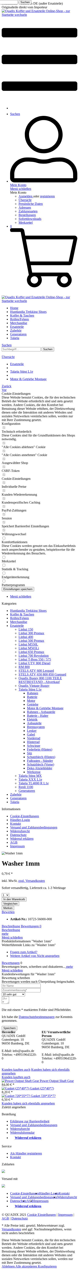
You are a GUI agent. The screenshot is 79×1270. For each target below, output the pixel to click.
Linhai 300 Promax (31, 633)
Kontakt (15, 823)
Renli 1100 (26, 787)
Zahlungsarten (28, 211)
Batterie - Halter (37, 715)
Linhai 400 (26, 637)
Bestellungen (27, 215)
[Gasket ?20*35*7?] (16, 1096)
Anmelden (26, 196)
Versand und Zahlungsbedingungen (33, 827)
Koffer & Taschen (22, 614)
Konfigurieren (47, 1266)
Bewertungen (31, 926)
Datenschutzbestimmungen (37, 1017)
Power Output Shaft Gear (57, 1081)
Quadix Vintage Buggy (34, 685)
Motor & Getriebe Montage (45, 708)
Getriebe (32, 704)
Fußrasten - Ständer (40, 760)
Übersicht (25, 200)
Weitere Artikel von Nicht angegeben (34, 956)
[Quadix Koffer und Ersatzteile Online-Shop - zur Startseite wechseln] (39, 14)
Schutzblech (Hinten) (41, 757)
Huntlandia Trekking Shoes (28, 610)
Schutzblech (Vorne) (40, 764)
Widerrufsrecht (20, 831)
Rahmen (32, 693)
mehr (5, 933)
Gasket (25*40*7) (42, 1088)
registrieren (47, 196)
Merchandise (18, 622)
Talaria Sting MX (30, 775)
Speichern (9, 1028)
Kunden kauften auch (16, 1069)
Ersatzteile (17, 625)
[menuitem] (39, 60)
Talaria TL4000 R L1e (34, 783)
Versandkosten (11, 1229)
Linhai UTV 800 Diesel (34, 663)
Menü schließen (20, 189)
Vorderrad (33, 738)
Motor (31, 700)
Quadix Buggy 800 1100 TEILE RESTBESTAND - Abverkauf (40, 680)
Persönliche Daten (31, 204)
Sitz (29, 753)
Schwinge (33, 745)
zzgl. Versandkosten (31, 881)
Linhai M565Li (29, 648)
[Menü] (39, 101)
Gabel (31, 734)
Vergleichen (10, 903)
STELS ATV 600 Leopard (36, 670)
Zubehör (15, 794)
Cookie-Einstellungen (24, 816)
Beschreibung (11, 926)
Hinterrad (33, 742)
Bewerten (8, 912)
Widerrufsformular (22, 1132)
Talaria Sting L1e (30, 689)
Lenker (31, 730)
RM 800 (24, 667)
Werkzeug (33, 772)
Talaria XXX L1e (30, 779)
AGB (13, 842)
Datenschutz (18, 835)
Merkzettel (26, 222)
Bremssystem (36, 727)
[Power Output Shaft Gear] (21, 1081)
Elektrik (32, 719)
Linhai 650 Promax (31, 652)
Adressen (25, 207)
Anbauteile (34, 723)
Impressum (17, 846)
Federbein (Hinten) (39, 749)
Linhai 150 (26, 629)
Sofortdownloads (30, 219)
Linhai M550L (28, 644)
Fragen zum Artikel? (23, 952)
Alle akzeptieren (26, 1266)
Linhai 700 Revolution (34, 655)
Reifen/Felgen (19, 618)
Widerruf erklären (21, 838)
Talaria (14, 802)
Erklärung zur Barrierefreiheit (29, 1121)
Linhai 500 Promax (31, 640)
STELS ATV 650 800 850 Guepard (42, 674)
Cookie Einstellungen (41, 1214)
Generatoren (27, 790)
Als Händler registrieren (26, 1153)
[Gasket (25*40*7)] (16, 1088)
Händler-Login (20, 820)
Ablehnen (8, 1266)
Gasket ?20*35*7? (43, 1096)
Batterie (32, 697)
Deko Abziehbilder (39, 768)
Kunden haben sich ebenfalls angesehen (28, 1103)
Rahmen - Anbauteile (41, 712)
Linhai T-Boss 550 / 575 (35, 659)
